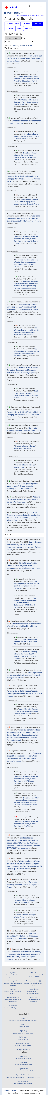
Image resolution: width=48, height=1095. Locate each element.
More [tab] (19, 28)
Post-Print (19, 123)
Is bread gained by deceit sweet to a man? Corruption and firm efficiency (22, 486)
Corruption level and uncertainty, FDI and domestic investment (24, 544)
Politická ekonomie (14, 740)
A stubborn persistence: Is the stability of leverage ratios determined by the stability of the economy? (24, 954)
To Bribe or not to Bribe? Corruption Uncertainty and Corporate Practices (22, 370)
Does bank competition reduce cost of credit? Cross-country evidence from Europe (23, 218)
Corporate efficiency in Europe (25, 446)
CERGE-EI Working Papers (28, 309)
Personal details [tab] (13, 24)
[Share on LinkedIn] (17, 13)
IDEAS (6, 1090)
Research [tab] (37, 24)
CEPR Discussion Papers (21, 398)
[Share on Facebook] (12, 13)
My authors (35, 15)
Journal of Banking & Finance (26, 626)
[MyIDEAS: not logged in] (41, 15)
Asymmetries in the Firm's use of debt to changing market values (26, 202)
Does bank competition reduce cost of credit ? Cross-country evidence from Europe (26, 283)
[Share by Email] (19, 13)
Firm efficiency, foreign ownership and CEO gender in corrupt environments (26, 330)
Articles (29, 46)
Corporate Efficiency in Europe (25, 465)
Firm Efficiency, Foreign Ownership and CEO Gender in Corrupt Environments (21, 307)
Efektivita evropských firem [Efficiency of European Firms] (22, 935)
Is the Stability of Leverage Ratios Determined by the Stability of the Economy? (23, 515)
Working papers (18, 46)
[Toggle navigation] (29, 7)
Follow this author (24, 15)
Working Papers (19, 467)
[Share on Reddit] (15, 13)
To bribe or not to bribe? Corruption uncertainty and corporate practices (26, 393)
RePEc (14, 1090)
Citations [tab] (10, 28)
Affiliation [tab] (26, 24)
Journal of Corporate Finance (29, 204)
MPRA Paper (18, 356)
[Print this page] (22, 13)
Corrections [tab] (29, 28)
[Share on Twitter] (10, 13)
